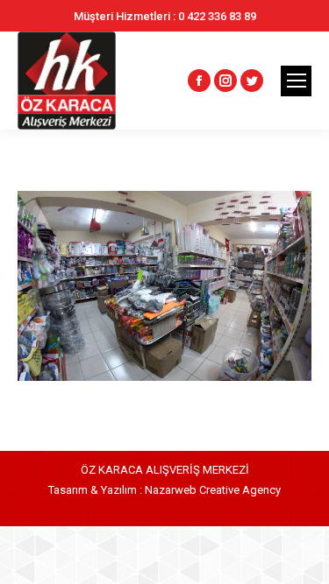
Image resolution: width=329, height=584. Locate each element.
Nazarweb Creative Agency (213, 489)
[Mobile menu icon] (296, 81)
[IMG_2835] (164, 286)
